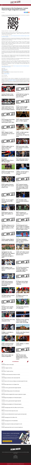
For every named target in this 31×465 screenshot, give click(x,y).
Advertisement (15, 456)
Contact (15, 455)
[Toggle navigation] (2, 5)
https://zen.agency (6, 73)
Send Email (4, 70)
